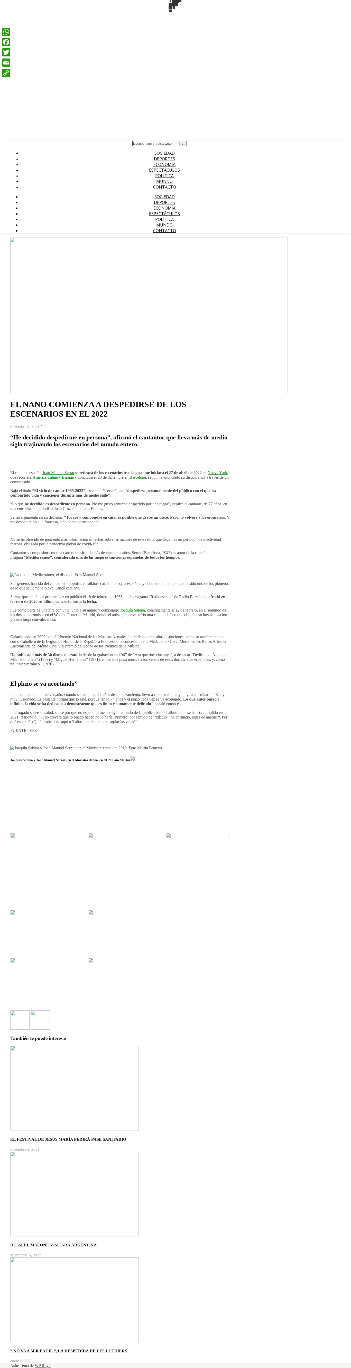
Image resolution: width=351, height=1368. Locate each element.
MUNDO (164, 181)
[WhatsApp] (6, 32)
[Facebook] (6, 42)
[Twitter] (6, 52)
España (68, 477)
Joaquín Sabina (132, 610)
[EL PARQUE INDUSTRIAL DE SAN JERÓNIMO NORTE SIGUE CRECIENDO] (20, 1028)
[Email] (6, 62)
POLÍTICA (164, 176)
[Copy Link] (6, 73)
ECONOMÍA (164, 164)
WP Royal (43, 1365)
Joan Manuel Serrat (58, 472)
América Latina (45, 477)
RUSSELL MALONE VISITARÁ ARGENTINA (53, 1245)
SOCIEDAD (164, 153)
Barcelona (138, 477)
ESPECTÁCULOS (164, 170)
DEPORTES (164, 159)
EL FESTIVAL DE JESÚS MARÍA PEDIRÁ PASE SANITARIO (68, 1139)
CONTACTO (164, 187)
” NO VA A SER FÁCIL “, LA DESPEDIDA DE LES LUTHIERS (68, 1351)
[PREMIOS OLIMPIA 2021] (40, 1028)
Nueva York (217, 472)
